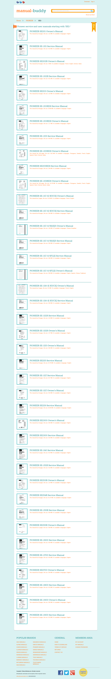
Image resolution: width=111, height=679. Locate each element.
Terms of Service (61, 647)
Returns (57, 649)
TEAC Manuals (37, 657)
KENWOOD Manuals (22, 654)
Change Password (81, 647)
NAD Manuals (20, 665)
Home (18, 20)
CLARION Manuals (22, 649)
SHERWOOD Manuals (39, 654)
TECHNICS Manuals (39, 660)
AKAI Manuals (20, 642)
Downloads (87, 1)
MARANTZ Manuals (22, 660)
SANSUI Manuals (38, 649)
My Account (79, 642)
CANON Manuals (21, 647)
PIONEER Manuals (38, 647)
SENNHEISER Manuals (40, 652)
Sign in (93, 1)
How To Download (61, 644)
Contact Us (58, 652)
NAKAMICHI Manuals (39, 642)
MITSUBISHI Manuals (23, 662)
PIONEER (29, 20)
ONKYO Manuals (38, 644)
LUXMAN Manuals (22, 657)
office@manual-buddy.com (22, 676)
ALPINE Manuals (21, 644)
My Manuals (79, 644)
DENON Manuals (21, 652)
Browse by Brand (90, 14)
